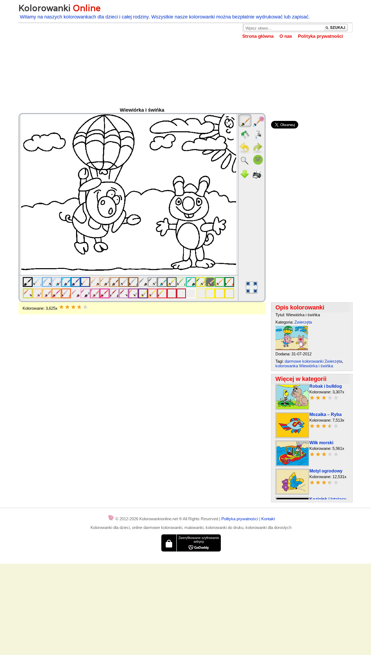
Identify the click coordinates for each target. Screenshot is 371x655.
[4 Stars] (79, 307)
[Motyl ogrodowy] (292, 492)
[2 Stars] (67, 307)
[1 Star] (61, 307)
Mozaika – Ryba (325, 414)
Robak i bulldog (325, 386)
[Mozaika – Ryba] (292, 436)
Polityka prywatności (320, 36)
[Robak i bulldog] (292, 407)
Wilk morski (321, 442)
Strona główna (257, 36)
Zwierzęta (303, 322)
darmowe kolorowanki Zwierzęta (313, 361)
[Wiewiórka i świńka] (291, 348)
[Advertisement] (185, 77)
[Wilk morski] (292, 464)
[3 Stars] (73, 307)
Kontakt (268, 518)
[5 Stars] (85, 307)
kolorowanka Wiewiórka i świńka (304, 365)
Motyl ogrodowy (325, 471)
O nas (285, 36)
